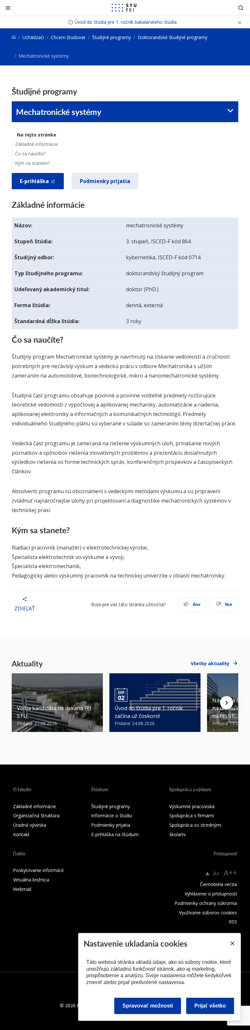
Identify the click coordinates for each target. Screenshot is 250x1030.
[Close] (232, 943)
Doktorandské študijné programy (172, 37)
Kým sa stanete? (32, 163)
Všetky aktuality (210, 663)
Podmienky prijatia (105, 181)
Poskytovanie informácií (38, 870)
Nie (228, 604)
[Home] (14, 37)
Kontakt (21, 834)
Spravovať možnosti (147, 1006)
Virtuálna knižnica (31, 880)
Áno (196, 604)
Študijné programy (111, 37)
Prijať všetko (210, 1006)
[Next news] (226, 702)
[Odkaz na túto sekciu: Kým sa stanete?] (73, 530)
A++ (230, 872)
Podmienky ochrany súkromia (205, 903)
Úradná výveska (29, 825)
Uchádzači (33, 37)
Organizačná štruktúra (36, 815)
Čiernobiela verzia (218, 884)
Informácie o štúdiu (111, 815)
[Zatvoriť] (8, 7)
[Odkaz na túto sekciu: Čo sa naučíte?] (66, 339)
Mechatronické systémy (58, 112)
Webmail (22, 889)
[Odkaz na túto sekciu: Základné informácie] (88, 204)
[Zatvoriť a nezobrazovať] (239, 22)
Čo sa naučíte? (30, 153)
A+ (216, 873)
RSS (233, 922)
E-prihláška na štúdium (115, 834)
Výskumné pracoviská (192, 806)
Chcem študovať (68, 37)
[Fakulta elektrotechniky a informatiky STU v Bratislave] (124, 8)
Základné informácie (36, 144)
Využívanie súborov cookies (208, 912)
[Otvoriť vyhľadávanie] (241, 7)
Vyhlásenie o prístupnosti (211, 894)
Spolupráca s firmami (191, 815)
